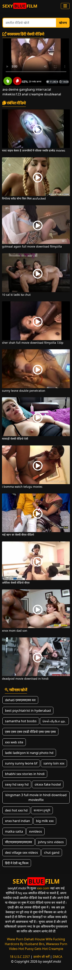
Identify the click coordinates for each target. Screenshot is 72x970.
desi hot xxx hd (16, 810)
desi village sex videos (21, 852)
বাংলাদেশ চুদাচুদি (42, 810)
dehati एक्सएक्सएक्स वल (20, 700)
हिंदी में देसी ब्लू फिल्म (16, 863)
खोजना (63, 23)
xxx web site (14, 742)
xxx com (43, 888)
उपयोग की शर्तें (41, 956)
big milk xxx (45, 821)
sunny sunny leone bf (21, 763)
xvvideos (35, 831)
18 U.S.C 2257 (20, 956)
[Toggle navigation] (65, 6)
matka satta (14, 831)
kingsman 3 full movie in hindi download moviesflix (36, 797)
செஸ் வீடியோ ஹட (54, 721)
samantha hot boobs (21, 721)
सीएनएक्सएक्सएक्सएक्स (18, 842)
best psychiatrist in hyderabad (28, 710)
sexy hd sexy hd (17, 784)
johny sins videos (51, 842)
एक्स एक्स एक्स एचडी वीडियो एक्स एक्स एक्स (30, 731)
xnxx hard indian (17, 821)
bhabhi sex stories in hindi (25, 774)
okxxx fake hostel (48, 784)
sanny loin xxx (53, 763)
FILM (19, 6)
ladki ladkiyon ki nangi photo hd (29, 753)
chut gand (51, 852)
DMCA (57, 956)
